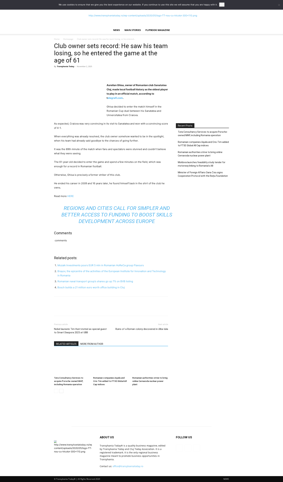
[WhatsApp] (80, 74)
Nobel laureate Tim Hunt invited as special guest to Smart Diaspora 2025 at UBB (80, 331)
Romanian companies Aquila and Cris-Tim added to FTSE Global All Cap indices (110, 381)
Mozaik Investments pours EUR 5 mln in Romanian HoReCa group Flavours (100, 265)
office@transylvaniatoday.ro (128, 466)
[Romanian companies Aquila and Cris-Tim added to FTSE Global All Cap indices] (111, 363)
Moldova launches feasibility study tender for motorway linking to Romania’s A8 (201, 164)
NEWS (116, 30)
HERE (70, 196)
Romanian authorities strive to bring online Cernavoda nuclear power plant (150, 381)
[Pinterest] (72, 74)
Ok (221, 4)
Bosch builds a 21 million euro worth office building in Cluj (91, 287)
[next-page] (61, 391)
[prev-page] (56, 391)
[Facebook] (57, 74)
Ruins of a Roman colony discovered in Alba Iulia (141, 329)
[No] (279, 5)
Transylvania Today (65, 66)
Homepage (68, 39)
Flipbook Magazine (157, 30)
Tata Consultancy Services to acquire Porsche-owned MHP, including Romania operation (68, 381)
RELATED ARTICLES (66, 344)
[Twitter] (65, 74)
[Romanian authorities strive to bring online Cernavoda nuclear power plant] (150, 363)
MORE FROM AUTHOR (91, 344)
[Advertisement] (202, 89)
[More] (87, 74)
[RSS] (188, 448)
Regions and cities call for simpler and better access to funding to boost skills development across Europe (116, 214)
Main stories (132, 30)
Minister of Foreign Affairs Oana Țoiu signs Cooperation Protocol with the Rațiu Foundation (203, 174)
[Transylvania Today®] (141, 15)
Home (57, 39)
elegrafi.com (115, 97)
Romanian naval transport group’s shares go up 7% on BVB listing (95, 281)
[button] (225, 30)
